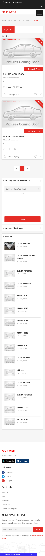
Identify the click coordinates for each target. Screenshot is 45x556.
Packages (5, 500)
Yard (25, 246)
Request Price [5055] (23, 376)
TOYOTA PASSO (23, 243)
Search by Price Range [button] (13, 228)
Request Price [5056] (23, 363)
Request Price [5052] (23, 413)
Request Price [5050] (23, 425)
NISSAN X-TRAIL (23, 407)
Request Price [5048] (23, 264)
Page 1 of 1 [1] (8, 29)
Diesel (8, 87)
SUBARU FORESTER (24, 271)
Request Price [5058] (23, 339)
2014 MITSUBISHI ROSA (14, 74)
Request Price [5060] (23, 314)
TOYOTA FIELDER (23, 382)
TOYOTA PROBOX (24, 283)
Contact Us (18, 2)
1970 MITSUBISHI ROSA (13, 136)
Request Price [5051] (23, 277)
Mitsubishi (27, 20)
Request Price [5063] (23, 249)
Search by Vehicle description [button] (16, 180)
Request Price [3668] (34, 69)
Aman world (9, 11)
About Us (7, 2)
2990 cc (19, 87)
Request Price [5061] (23, 301)
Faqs (3, 496)
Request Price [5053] (23, 401)
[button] (42, 7)
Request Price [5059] (23, 326)
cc (11, 149)
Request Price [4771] (34, 131)
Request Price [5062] (23, 289)
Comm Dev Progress (9, 508)
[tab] (22, 181)
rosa (36, 20)
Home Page (6, 20)
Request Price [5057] (23, 351)
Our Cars (17, 20)
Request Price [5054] (23, 388)
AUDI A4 (20, 370)
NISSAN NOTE (22, 296)
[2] (27, 168)
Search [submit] (22, 219)
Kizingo (19, 246)
